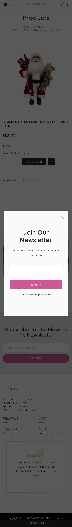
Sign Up (36, 284)
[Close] (62, 217)
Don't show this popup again (36, 294)
